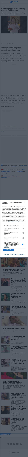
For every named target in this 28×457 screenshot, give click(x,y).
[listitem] (14, 225)
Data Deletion (6, 254)
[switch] (23, 228)
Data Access (14, 254)
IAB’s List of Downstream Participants (15, 221)
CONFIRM (8, 249)
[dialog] (14, 228)
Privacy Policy (21, 254)
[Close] (25, 202)
